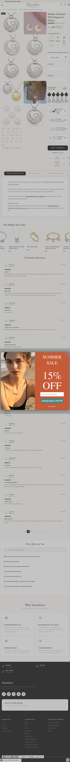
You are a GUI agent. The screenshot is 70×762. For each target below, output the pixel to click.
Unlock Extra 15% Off (52, 401)
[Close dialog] (66, 354)
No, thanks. (52, 406)
